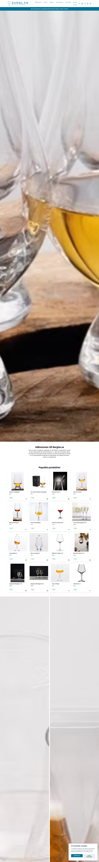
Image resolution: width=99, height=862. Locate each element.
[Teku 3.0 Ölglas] (68, 590)
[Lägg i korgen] (47, 499)
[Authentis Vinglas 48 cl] (68, 529)
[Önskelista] (84, 3)
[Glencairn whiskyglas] (26, 499)
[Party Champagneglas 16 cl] (90, 529)
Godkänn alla (77, 855)
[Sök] (79, 3)
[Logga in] (82, 3)
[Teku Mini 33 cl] (90, 590)
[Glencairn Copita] (90, 499)
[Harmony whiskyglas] (47, 529)
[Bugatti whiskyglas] (26, 529)
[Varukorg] (90, 3)
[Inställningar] (87, 3)
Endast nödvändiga (89, 856)
